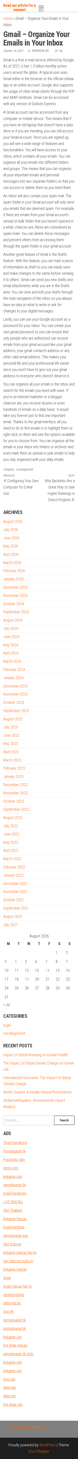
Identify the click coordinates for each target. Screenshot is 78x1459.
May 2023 (10, 743)
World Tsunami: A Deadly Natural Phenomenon (37, 1092)
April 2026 (11, 554)
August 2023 (13, 719)
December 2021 (15, 883)
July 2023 (10, 727)
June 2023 (11, 735)
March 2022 (12, 858)
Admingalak (41, 50)
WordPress (47, 1445)
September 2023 (16, 710)
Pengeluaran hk (14, 1151)
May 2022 (10, 842)
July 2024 (10, 628)
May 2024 (10, 645)
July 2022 (10, 826)
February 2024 (14, 669)
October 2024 (13, 603)
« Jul (6, 1004)
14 (47, 970)
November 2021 (15, 891)
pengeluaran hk (14, 1185)
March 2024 (12, 661)
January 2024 (13, 678)
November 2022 (15, 793)
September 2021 (16, 908)
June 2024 (11, 636)
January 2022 (13, 875)
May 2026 (10, 546)
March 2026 (12, 562)
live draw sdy (13, 1404)
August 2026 (13, 521)
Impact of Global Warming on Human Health (35, 1055)
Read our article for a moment (19, 7)
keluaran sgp (12, 1176)
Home (7, 18)
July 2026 (10, 529)
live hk (41, 1427)
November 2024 (15, 595)
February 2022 (14, 867)
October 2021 (13, 900)
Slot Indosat (12, 1244)
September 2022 (16, 809)
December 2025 (15, 587)
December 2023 (15, 686)
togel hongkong (14, 1193)
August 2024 (13, 620)
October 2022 (13, 801)
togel (7, 1025)
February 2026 (14, 570)
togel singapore (22, 1427)
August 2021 (13, 916)
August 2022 (13, 817)
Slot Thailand (12, 1210)
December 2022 (15, 784)
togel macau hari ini (17, 1286)
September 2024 (16, 612)
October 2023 (13, 702)
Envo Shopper (39, 1451)
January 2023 (13, 776)
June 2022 (11, 834)
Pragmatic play (14, 1159)
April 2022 (11, 850)
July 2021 (10, 924)
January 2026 (13, 579)
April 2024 (11, 653)
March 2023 (12, 760)
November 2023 (15, 694)
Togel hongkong (15, 1142)
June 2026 (11, 538)
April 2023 (11, 752)
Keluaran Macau (15, 1218)
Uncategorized (24, 469)
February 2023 (14, 768)
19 (27, 979)
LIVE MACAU (13, 1202)
